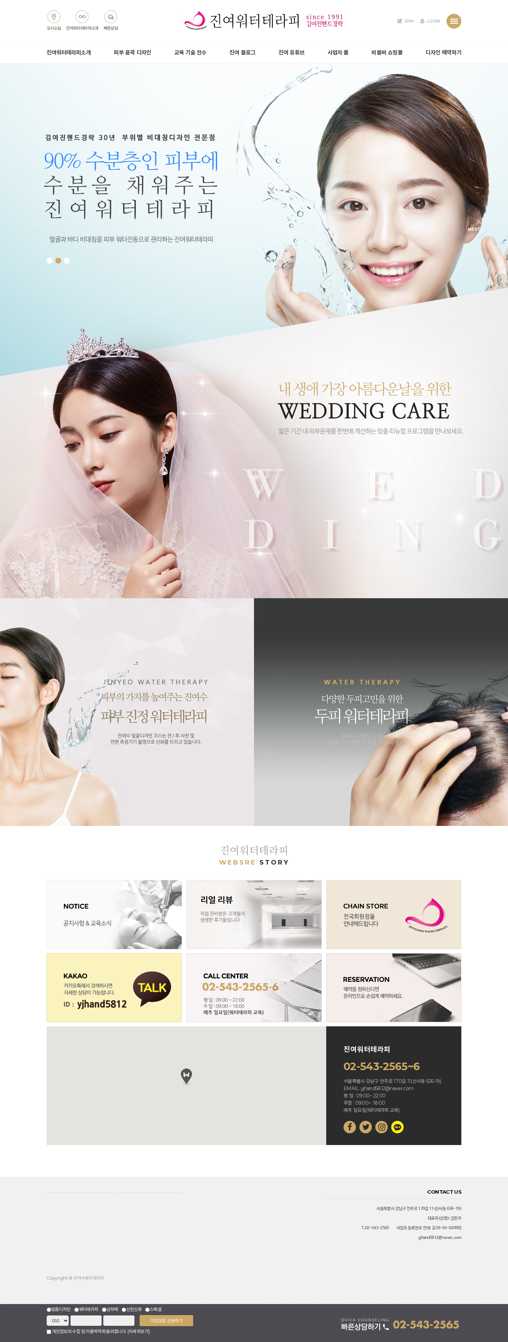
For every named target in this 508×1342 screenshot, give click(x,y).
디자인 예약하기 (443, 52)
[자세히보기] (138, 1331)
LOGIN (433, 20)
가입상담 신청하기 (166, 1320)
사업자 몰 (338, 52)
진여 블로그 (242, 52)
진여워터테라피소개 (69, 52)
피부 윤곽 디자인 (132, 52)
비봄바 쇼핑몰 (386, 52)
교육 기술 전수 (190, 52)
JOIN (408, 20)
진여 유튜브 (291, 52)
